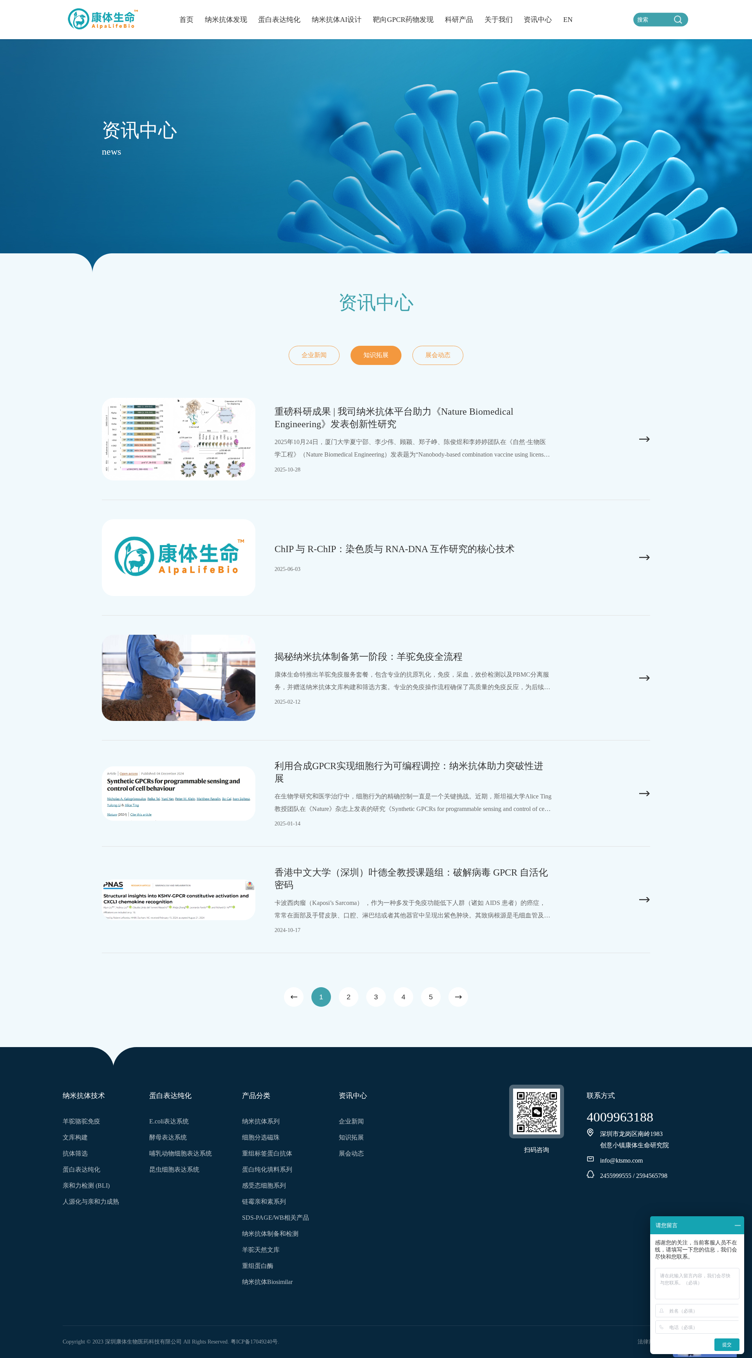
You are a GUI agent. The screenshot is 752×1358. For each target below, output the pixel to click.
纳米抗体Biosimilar (267, 1282)
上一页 (294, 997)
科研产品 (459, 19)
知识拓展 (376, 355)
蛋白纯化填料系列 (267, 1169)
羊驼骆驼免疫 (81, 1121)
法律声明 (649, 1342)
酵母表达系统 (168, 1137)
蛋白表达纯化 (279, 19)
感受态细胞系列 (264, 1185)
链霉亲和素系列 (264, 1201)
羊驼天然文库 (261, 1249)
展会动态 (437, 355)
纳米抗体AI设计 (337, 19)
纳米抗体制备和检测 (270, 1233)
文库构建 (75, 1137)
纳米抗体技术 (84, 1095)
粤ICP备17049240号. (255, 1342)
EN (568, 19)
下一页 (458, 997)
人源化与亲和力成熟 (91, 1201)
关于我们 (498, 19)
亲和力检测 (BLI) (86, 1185)
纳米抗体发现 (226, 19)
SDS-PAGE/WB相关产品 (275, 1217)
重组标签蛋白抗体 (267, 1153)
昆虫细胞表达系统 (174, 1169)
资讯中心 (538, 19)
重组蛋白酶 (257, 1265)
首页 (186, 19)
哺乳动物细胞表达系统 (180, 1153)
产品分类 (256, 1095)
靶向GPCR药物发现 (403, 19)
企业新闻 (314, 355)
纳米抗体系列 (261, 1121)
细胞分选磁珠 (261, 1137)
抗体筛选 (75, 1153)
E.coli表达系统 (169, 1121)
